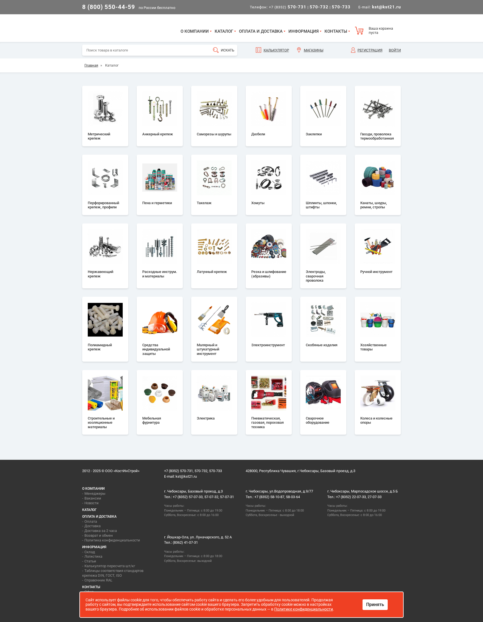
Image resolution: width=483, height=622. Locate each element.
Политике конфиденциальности (303, 609)
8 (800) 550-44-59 (108, 7)
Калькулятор (276, 50)
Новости (91, 503)
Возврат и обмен (98, 535)
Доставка (92, 526)
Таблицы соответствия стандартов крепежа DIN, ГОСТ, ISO (112, 573)
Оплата (90, 521)
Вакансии (92, 498)
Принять (375, 604)
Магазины (313, 50)
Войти (395, 50)
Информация (303, 31)
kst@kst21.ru (186, 476)
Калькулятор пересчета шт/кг (109, 566)
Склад (89, 552)
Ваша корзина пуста (381, 30)
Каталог (224, 31)
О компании (195, 31)
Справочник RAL (98, 580)
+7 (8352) (287, 7)
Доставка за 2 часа (100, 531)
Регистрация (369, 50)
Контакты (336, 31)
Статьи (90, 561)
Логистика (93, 556)
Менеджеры (94, 493)
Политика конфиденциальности (112, 540)
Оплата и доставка (261, 31)
